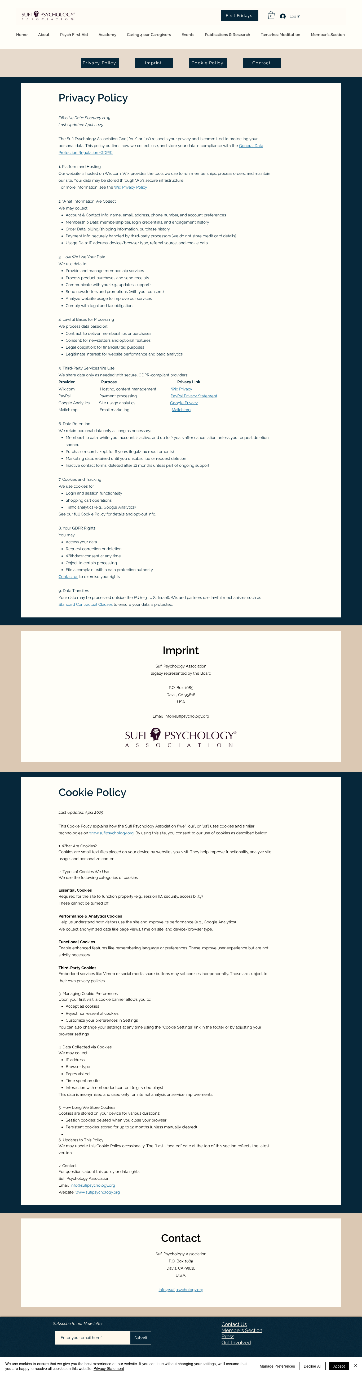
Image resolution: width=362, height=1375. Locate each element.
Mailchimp (181, 409)
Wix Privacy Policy (130, 187)
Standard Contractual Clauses (86, 604)
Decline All (312, 1366)
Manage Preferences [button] (277, 1366)
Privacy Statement (109, 1368)
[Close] (355, 1366)
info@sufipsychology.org (187, 716)
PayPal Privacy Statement (194, 396)
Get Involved (236, 1342)
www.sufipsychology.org (111, 833)
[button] (271, 15)
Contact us (68, 576)
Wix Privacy (181, 389)
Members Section (242, 1330)
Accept (339, 1366)
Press (228, 1336)
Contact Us (234, 1324)
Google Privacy (184, 403)
